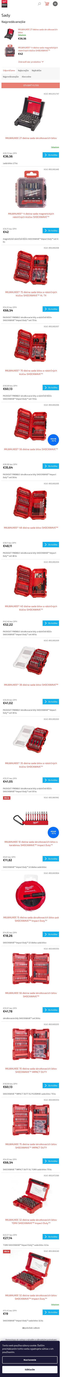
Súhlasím (30, 1369)
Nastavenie (30, 1360)
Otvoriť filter (31, 85)
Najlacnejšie (23, 70)
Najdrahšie (36, 70)
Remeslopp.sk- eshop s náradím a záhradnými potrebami (31, 1339)
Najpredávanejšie (11, 76)
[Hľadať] (39, 4)
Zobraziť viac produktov (29, 61)
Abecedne (26, 76)
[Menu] (55, 4)
